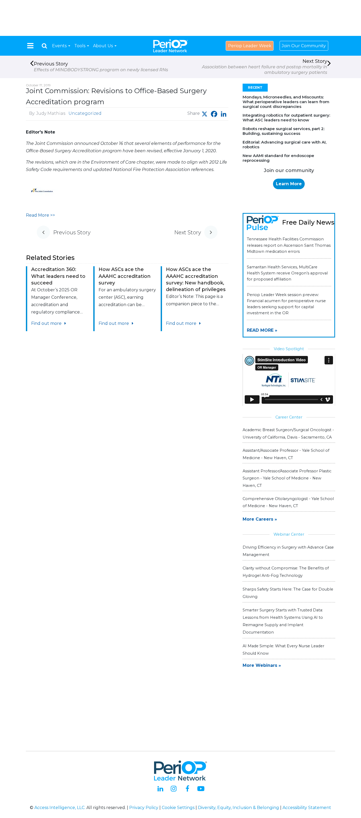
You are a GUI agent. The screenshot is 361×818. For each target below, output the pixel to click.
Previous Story (101, 66)
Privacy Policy (143, 807)
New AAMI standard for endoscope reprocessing (278, 158)
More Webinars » (262, 665)
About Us (103, 45)
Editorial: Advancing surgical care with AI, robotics (284, 144)
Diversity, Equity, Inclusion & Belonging (238, 807)
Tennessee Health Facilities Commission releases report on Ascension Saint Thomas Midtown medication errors (289, 245)
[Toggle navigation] (30, 45)
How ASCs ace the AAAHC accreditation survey (125, 276)
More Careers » (260, 519)
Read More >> (40, 215)
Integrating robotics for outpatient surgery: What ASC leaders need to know (286, 117)
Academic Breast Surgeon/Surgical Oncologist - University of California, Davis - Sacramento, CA (288, 433)
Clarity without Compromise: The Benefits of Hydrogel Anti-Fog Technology (286, 572)
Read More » (262, 330)
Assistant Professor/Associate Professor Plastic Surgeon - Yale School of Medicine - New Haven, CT (287, 478)
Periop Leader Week (249, 45)
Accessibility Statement (307, 807)
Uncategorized (84, 113)
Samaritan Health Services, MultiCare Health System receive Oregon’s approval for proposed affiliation (287, 273)
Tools (80, 45)
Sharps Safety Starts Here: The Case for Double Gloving (288, 593)
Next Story (264, 66)
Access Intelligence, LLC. (59, 807)
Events (60, 45)
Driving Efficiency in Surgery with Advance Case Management (288, 551)
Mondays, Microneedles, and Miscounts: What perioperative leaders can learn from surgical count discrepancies (286, 101)
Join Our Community (304, 45)
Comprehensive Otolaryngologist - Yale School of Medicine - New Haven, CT (288, 502)
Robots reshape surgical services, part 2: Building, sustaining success (284, 131)
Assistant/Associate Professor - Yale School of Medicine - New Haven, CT (286, 454)
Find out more (47, 323)
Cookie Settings (178, 807)
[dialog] (44, 45)
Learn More (289, 183)
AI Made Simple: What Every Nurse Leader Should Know (283, 650)
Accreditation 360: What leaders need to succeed (58, 276)
